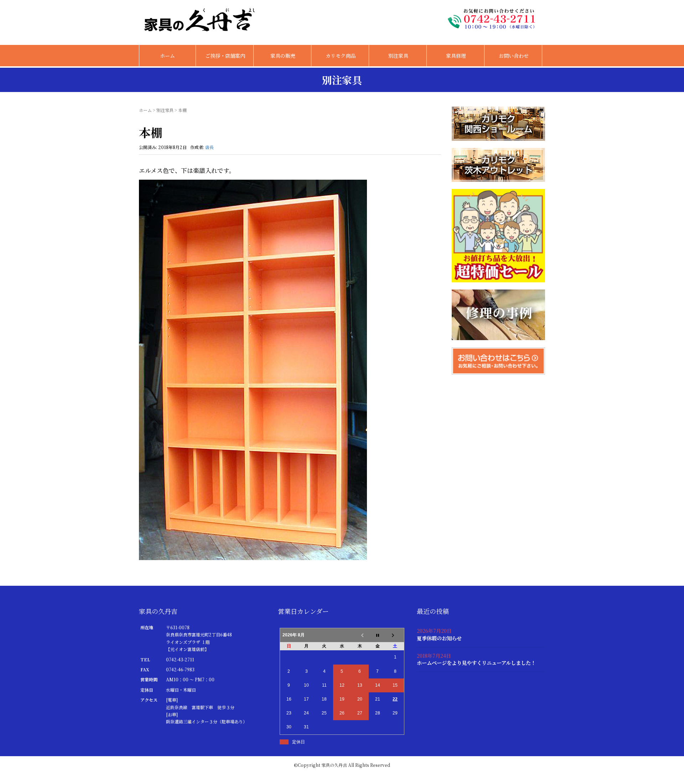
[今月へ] (378, 635)
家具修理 (456, 55)
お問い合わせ (514, 55)
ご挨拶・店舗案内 (225, 55)
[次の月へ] (395, 635)
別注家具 (398, 55)
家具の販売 (282, 55)
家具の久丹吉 (334, 765)
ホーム (167, 55)
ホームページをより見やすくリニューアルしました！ (476, 662)
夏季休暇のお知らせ (439, 638)
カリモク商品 (341, 55)
